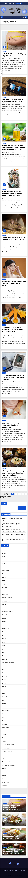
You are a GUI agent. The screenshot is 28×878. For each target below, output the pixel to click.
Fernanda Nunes (18, 429)
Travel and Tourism (7, 751)
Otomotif (4, 696)
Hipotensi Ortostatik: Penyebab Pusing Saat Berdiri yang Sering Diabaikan (13, 377)
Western (4, 768)
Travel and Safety (6, 748)
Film (3, 635)
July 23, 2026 (6, 104)
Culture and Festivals (7, 611)
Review (4, 714)
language (4, 676)
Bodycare (4, 584)
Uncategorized (6, 761)
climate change (6, 601)
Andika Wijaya (17, 477)
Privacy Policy (11, 875)
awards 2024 (5, 570)
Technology (5, 737)
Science (4, 717)
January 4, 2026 (7, 477)
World (3, 779)
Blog (3, 580)
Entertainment (5, 628)
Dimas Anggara (16, 242)
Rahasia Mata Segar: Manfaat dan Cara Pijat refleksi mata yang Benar (14, 283)
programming (5, 710)
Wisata (4, 775)
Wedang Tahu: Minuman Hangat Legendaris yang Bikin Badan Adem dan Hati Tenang (13, 473)
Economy (4, 621)
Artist (3, 560)
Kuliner (4, 673)
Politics (4, 703)
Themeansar (13, 872)
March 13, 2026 (7, 333)
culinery (4, 604)
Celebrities (5, 594)
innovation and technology (9, 662)
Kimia (3, 669)
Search (4, 503)
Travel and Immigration (8, 744)
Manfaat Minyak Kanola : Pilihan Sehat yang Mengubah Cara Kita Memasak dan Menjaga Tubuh (13, 148)
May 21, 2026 (6, 198)
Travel (4, 741)
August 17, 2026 (8, 824)
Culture (4, 608)
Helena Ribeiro (17, 58)
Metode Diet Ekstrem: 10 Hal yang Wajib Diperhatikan (12, 807)
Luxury (4, 686)
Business (4, 587)
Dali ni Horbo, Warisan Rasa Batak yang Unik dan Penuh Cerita (14, 851)
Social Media (5, 731)
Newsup (22, 870)
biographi (4, 577)
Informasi (4, 659)
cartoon (4, 590)
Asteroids (4, 563)
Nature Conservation (7, 690)
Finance (4, 638)
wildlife (4, 772)
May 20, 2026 (6, 242)
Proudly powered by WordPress (9, 870)
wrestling (4, 785)
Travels (4, 755)
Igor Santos (17, 381)
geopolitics (5, 649)
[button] (23, 17)
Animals (4, 553)
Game (3, 645)
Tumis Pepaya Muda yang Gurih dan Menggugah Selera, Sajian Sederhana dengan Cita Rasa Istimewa (14, 525)
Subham (13, 152)
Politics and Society (7, 707)
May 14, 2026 (6, 287)
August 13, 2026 (8, 853)
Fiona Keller (15, 287)
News (3, 693)
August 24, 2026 (7, 58)
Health (3, 51)
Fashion (4, 632)
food (3, 642)
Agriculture (5, 549)
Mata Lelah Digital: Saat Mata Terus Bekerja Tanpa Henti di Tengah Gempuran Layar (12, 193)
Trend (3, 758)
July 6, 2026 (6, 152)
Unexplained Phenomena (8, 765)
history (4, 655)
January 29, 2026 (7, 381)
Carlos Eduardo (16, 104)
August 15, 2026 (8, 838)
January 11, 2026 (7, 429)
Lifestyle (4, 679)
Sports (4, 734)
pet (3, 700)
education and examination (9, 625)
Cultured (4, 614)
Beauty (4, 573)
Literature (4, 683)
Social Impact (5, 727)
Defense (4, 618)
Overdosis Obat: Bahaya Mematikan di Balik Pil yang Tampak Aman (11, 425)
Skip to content (4, 1)
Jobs (3, 666)
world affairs (5, 782)
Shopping (4, 724)
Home (5, 875)
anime (3, 556)
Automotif (4, 567)
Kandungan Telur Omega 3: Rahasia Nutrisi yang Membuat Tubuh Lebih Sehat (13, 329)
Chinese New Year (7, 597)
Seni (3, 720)
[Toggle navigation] (13, 17)
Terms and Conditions (19, 875)
